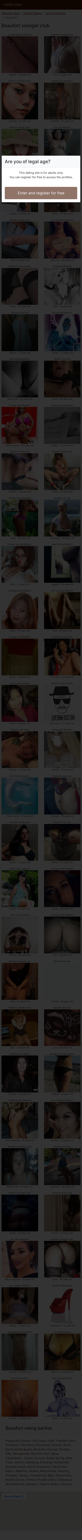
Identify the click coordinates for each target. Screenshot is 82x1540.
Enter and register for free (41, 193)
